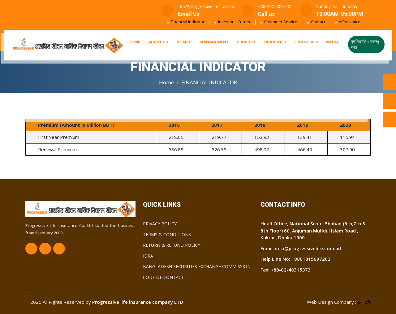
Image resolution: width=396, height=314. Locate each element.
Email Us (189, 14)
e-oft (364, 302)
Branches (275, 42)
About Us (158, 42)
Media (332, 42)
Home (134, 42)
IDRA (148, 256)
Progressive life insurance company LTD (137, 302)
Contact (318, 21)
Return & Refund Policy (171, 245)
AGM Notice (349, 21)
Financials (306, 42)
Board (183, 42)
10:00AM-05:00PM (339, 14)
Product (246, 42)
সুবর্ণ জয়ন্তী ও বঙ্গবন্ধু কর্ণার (365, 44)
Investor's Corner (234, 21)
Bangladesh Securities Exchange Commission (197, 266)
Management (214, 42)
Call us (266, 14)
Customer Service (280, 21)
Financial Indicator (187, 21)
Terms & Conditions (167, 234)
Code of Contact (163, 277)
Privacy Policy (160, 224)
